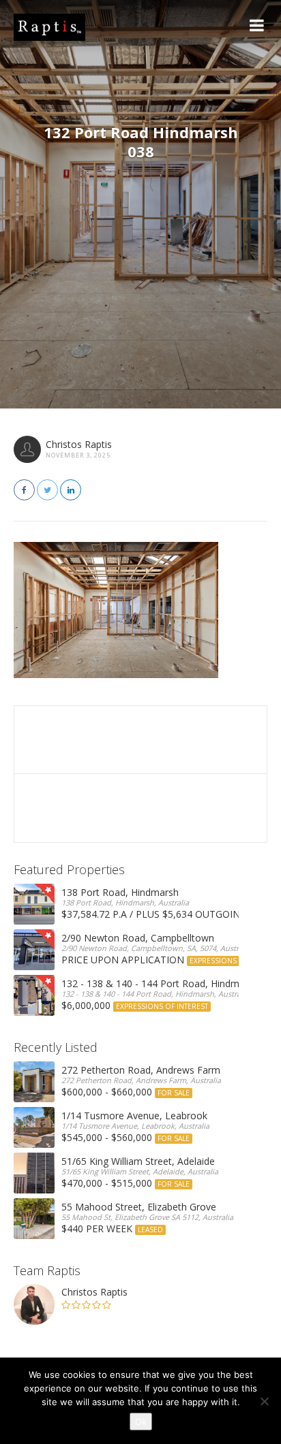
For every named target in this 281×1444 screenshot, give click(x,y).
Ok (141, 1421)
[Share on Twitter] (47, 489)
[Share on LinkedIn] (70, 489)
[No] (264, 1401)
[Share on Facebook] (24, 489)
